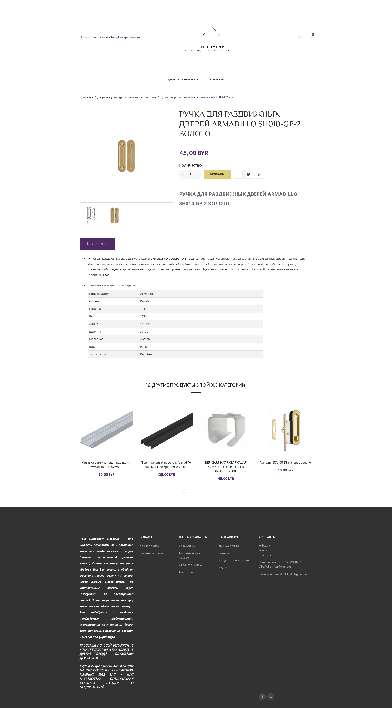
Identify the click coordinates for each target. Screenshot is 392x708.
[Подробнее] (122, 438)
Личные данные (229, 546)
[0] (310, 37)
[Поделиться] (238, 174)
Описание (99, 244)
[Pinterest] (259, 174)
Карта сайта (188, 572)
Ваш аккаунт (230, 537)
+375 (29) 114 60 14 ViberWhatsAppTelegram (112, 37)
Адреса (224, 567)
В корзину (217, 174)
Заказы (224, 553)
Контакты (217, 79)
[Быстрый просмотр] (114, 438)
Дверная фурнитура (182, 79)
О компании (187, 546)
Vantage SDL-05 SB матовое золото (285, 462)
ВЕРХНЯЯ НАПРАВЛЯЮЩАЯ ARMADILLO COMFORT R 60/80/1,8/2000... (226, 467)
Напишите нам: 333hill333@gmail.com (284, 574)
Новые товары (149, 546)
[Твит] (248, 174)
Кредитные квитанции (234, 560)
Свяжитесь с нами (151, 553)
